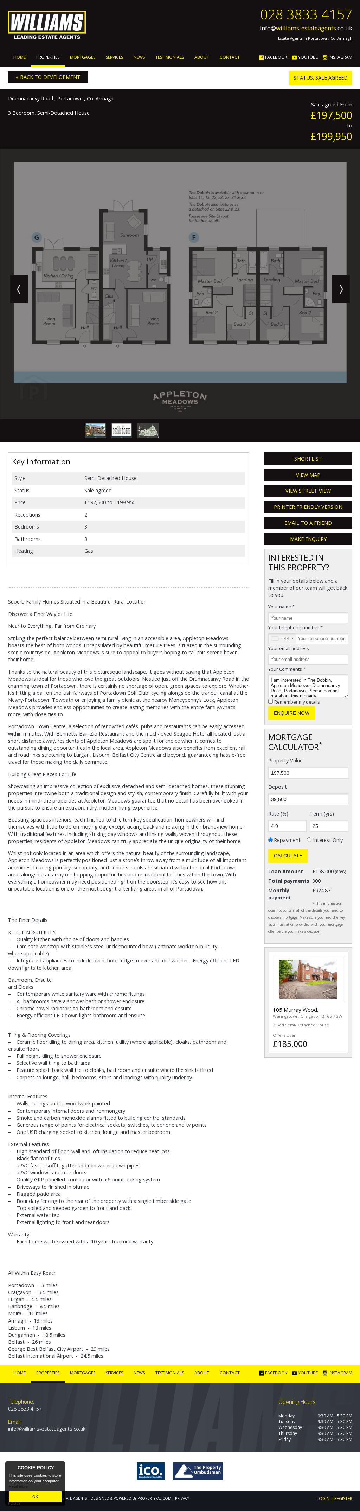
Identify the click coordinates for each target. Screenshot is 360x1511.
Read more (18, 1486)
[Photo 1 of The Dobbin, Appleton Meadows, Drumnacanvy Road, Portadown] (95, 430)
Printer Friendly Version (308, 507)
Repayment (287, 840)
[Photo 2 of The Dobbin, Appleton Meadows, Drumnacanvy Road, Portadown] (148, 430)
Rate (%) (278, 813)
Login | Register (334, 1498)
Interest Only (328, 840)
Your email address (288, 648)
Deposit (277, 786)
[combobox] (282, 638)
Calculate (288, 855)
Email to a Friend (308, 522)
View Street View (308, 490)
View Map (308, 475)
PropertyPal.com (154, 1498)
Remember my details (297, 702)
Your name (281, 607)
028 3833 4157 (306, 14)
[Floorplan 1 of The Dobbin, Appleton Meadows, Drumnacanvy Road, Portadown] (121, 430)
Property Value (285, 760)
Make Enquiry (308, 539)
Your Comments (287, 669)
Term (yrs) (322, 813)
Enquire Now (291, 713)
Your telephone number (295, 627)
